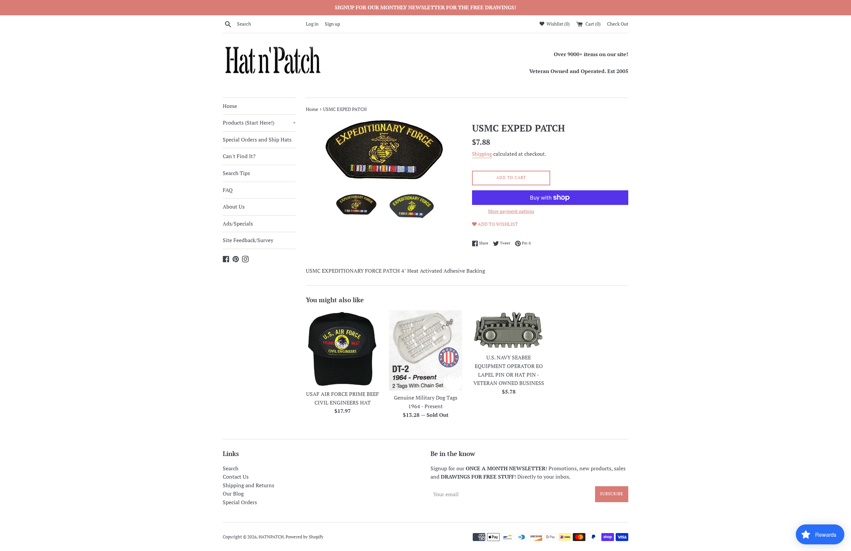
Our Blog (233, 493)
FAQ (228, 190)
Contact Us (236, 476)
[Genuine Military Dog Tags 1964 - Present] (425, 350)
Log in (312, 24)
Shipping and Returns (248, 485)
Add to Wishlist (497, 224)
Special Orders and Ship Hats (257, 139)
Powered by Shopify (304, 537)
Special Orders (240, 502)
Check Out (617, 24)
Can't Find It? (239, 156)
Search (230, 468)
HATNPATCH (271, 537)
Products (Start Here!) (259, 122)
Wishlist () (558, 24)
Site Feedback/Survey (248, 240)
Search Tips (236, 173)
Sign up (332, 24)
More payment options (511, 211)
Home (230, 106)
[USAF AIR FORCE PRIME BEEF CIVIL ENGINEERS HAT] (342, 348)
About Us (234, 206)
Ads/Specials (238, 223)
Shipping (482, 153)
